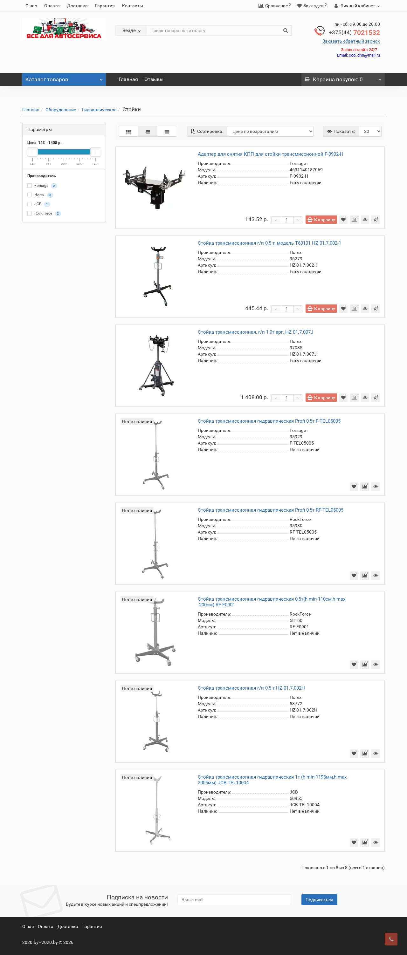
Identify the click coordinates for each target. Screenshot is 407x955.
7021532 (354, 33)
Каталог (46, 79)
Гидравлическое (99, 109)
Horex (42, 195)
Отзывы (153, 79)
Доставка (77, 5)
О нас (31, 5)
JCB (40, 204)
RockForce (46, 213)
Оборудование (60, 109)
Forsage (44, 186)
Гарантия (105, 5)
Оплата (52, 5)
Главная (128, 79)
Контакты (132, 5)
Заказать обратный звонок (351, 41)
